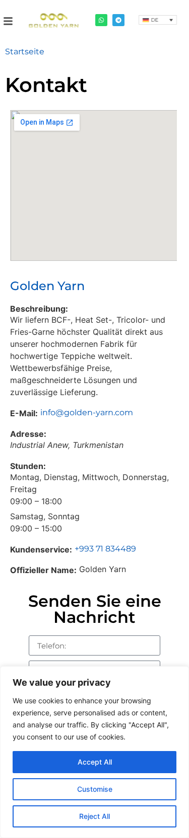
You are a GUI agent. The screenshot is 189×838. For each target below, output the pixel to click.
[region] (94, 752)
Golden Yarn (47, 285)
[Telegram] (118, 20)
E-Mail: (24, 413)
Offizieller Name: (43, 570)
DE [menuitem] (155, 20)
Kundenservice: (41, 549)
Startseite (24, 51)
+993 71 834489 (105, 548)
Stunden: (28, 466)
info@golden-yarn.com (86, 412)
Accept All (95, 762)
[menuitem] (157, 20)
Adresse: (28, 434)
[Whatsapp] (101, 20)
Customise (94, 789)
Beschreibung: (39, 309)
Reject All (94, 816)
